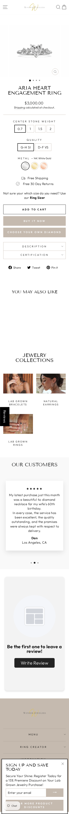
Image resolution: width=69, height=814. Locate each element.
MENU (34, 734)
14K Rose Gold (44, 166)
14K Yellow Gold (34, 166)
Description (34, 246)
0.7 (20, 129)
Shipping (19, 107)
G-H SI (26, 147)
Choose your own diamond (34, 232)
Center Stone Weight (34, 121)
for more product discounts (34, 805)
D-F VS (43, 147)
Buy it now (35, 220)
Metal (34, 158)
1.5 (40, 129)
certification (34, 254)
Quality (35, 139)
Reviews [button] (4, 416)
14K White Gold (25, 166)
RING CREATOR (33, 746)
